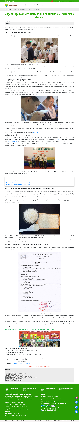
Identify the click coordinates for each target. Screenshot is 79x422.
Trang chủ (23, 5)
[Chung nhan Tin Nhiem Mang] (53, 405)
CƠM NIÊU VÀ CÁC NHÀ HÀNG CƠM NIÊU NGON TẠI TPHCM (17, 373)
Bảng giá (42, 5)
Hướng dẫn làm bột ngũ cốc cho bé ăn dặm (14, 380)
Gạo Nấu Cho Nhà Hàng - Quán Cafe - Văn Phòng (15, 375)
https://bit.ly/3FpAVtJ (37, 132)
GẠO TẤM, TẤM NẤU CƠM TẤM (11, 374)
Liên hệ (69, 5)
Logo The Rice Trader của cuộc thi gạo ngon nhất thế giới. (18, 182)
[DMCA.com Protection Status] (47, 405)
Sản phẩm (36, 5)
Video (59, 5)
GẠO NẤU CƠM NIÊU (10, 372)
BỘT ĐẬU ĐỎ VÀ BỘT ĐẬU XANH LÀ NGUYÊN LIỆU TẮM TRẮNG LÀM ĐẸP (19, 376)
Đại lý (55, 5)
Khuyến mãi (49, 5)
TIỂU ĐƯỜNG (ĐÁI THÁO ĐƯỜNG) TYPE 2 (13, 379)
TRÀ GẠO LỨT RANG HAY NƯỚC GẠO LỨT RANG (15, 371)
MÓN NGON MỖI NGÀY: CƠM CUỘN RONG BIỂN (15, 378)
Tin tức (64, 5)
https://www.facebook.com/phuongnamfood (21, 363)
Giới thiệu (29, 5)
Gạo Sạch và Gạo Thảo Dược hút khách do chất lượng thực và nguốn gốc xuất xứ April (21, 377)
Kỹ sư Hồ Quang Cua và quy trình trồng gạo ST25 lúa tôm (18, 184)
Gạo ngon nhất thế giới (12, 141)
